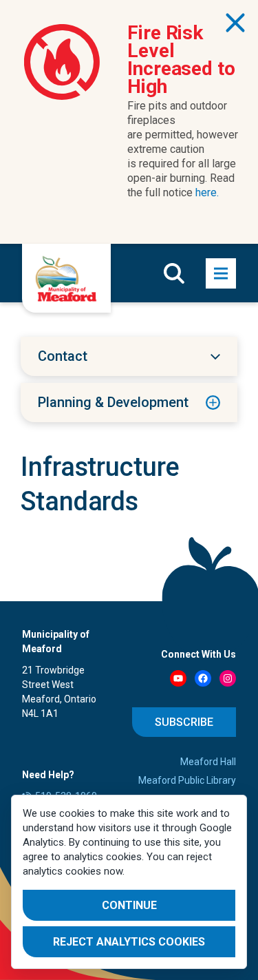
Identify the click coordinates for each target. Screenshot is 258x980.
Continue (129, 905)
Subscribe (184, 722)
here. (207, 192)
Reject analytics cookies (129, 941)
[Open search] (174, 273)
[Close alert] (235, 23)
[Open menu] (221, 273)
